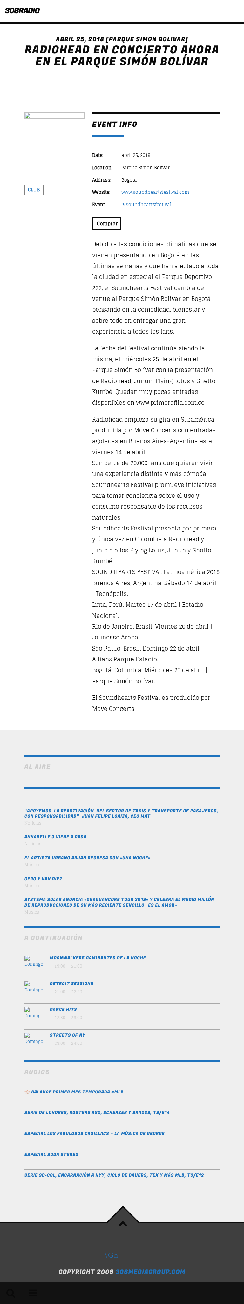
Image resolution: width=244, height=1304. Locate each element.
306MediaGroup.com (151, 1272)
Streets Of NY (67, 1035)
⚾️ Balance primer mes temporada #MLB (74, 1092)
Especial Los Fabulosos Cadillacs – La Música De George (94, 1134)
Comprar (107, 223)
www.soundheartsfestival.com (155, 192)
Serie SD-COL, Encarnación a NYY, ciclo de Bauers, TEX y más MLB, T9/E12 (114, 1175)
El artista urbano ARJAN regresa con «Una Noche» (87, 858)
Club (34, 189)
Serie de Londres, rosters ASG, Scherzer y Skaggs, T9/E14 (97, 1113)
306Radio (22, 11)
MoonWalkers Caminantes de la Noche (98, 958)
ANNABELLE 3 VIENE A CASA (55, 837)
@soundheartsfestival (146, 204)
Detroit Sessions (72, 984)
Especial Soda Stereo (51, 1155)
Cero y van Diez (43, 879)
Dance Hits (63, 1009)
